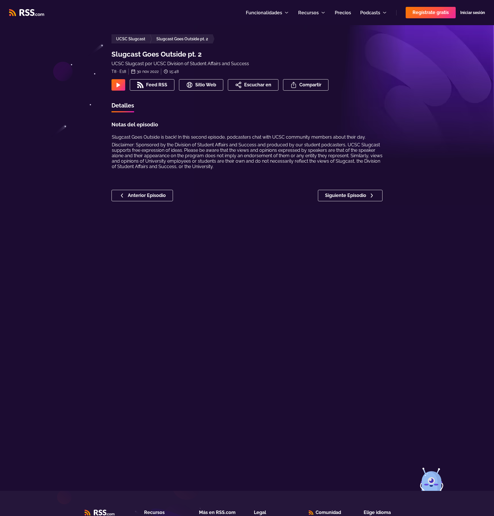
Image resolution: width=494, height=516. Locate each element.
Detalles (122, 105)
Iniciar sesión (472, 12)
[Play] (118, 85)
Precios (343, 12)
